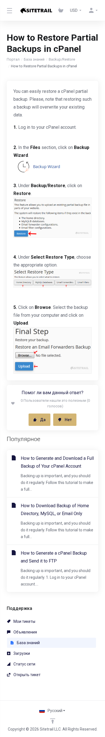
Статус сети (24, 664)
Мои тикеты (24, 621)
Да (43, 419)
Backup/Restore (62, 59)
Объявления (25, 632)
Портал (13, 59)
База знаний (34, 59)
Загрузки (21, 653)
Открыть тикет (27, 674)
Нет (68, 419)
